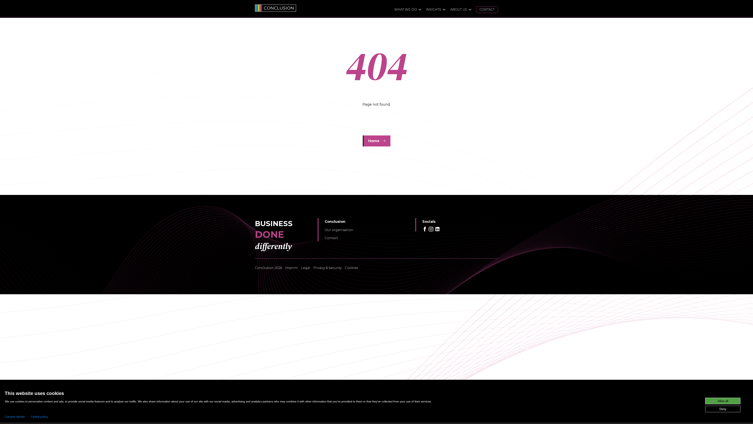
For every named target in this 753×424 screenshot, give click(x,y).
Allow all (723, 401)
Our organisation (339, 230)
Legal (305, 268)
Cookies (351, 268)
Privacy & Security (327, 268)
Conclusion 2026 (268, 268)
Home (373, 141)
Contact (331, 238)
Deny (722, 409)
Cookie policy (39, 416)
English (10, 385)
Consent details (15, 416)
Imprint (291, 268)
